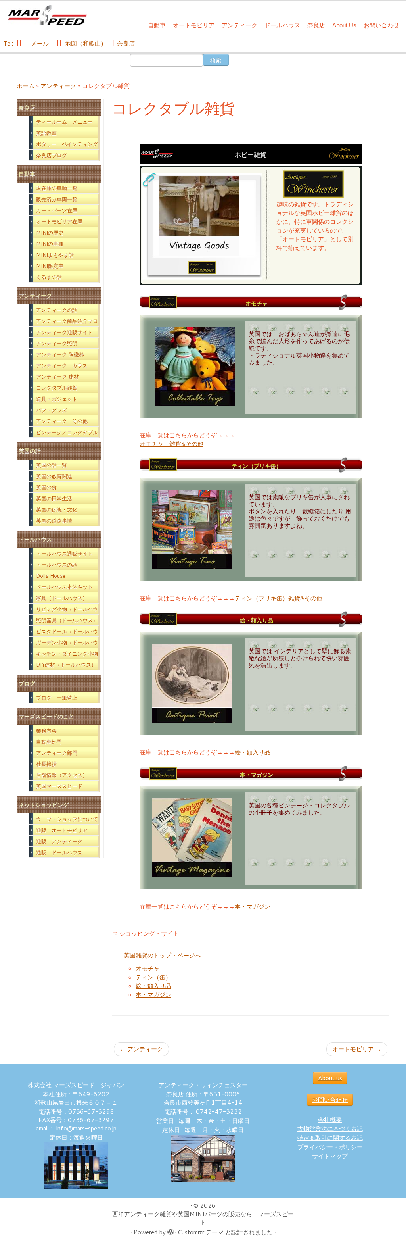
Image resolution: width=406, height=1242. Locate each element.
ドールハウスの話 (56, 564)
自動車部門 (49, 741)
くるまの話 (49, 277)
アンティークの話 (56, 309)
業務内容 (46, 730)
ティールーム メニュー (64, 121)
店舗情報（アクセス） (62, 775)
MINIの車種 (49, 243)
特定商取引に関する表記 (330, 1138)
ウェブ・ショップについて (67, 819)
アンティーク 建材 (57, 376)
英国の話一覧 (51, 465)
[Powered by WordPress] (170, 1230)
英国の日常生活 (54, 498)
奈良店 (316, 25)
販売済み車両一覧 (56, 199)
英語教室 (46, 133)
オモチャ (147, 968)
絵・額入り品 (252, 752)
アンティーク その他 (62, 421)
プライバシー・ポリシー (330, 1147)
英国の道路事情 (54, 520)
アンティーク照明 (56, 343)
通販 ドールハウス (59, 852)
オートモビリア (193, 25)
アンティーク (239, 25)
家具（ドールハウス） (62, 598)
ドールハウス (282, 25)
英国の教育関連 (54, 476)
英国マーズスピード (59, 786)
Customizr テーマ (201, 1232)
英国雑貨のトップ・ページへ (162, 955)
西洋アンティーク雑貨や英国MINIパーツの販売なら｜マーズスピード (203, 1218)
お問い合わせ (381, 25)
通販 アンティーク (59, 841)
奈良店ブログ (51, 155)
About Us (344, 25)
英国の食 (46, 487)
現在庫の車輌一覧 (56, 188)
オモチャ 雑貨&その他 (171, 444)
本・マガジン (252, 906)
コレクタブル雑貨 (56, 387)
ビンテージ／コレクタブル (67, 432)
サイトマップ (330, 1156)
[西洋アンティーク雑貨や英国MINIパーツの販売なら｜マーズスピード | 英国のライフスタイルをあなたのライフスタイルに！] (47, 15)
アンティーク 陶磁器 (60, 354)
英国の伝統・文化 (56, 509)
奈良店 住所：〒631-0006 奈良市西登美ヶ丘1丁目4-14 (203, 1098)
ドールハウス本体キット (64, 586)
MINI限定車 (49, 265)
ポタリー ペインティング (67, 144)
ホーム (25, 86)
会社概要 (330, 1119)
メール (39, 43)
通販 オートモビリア (62, 830)
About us (330, 1078)
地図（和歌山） (86, 43)
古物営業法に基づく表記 (330, 1129)
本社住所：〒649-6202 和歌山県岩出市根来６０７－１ (76, 1098)
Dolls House (50, 575)
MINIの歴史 (49, 232)
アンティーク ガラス (62, 365)
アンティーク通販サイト (64, 332)
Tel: (9, 43)
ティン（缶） (153, 977)
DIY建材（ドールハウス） (66, 664)
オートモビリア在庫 (59, 221)
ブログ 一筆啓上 (56, 697)
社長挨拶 (46, 763)
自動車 (157, 25)
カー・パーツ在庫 (56, 210)
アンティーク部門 (56, 752)
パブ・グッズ (51, 409)
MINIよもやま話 (55, 254)
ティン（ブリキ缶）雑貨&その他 (278, 598)
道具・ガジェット (56, 398)
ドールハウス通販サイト (64, 553)
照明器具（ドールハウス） (67, 620)
